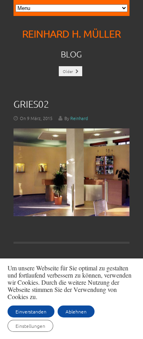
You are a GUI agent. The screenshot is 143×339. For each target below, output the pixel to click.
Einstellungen (30, 326)
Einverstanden (30, 311)
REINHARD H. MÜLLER (71, 34)
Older (68, 71)
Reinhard (79, 118)
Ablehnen (76, 311)
